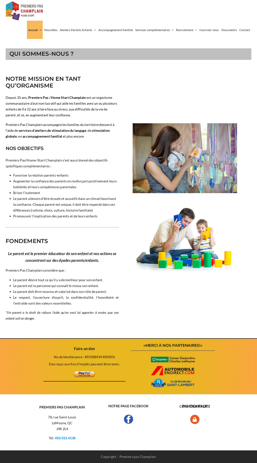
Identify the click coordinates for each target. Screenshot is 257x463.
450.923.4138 (65, 438)
